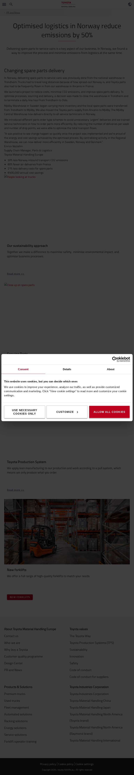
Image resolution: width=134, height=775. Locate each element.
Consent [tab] (23, 369)
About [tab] (111, 369)
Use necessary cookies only (24, 412)
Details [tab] (67, 369)
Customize (65, 411)
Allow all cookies (109, 411)
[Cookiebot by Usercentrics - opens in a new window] (114, 359)
